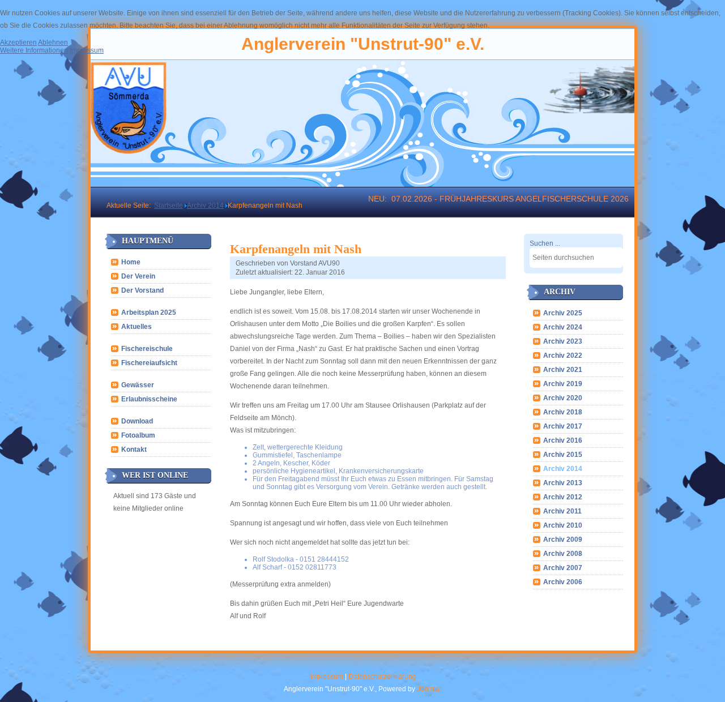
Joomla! (429, 689)
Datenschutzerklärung (382, 676)
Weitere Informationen (34, 50)
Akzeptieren (18, 42)
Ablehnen (53, 42)
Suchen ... (545, 243)
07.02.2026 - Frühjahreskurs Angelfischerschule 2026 (510, 198)
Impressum (326, 676)
